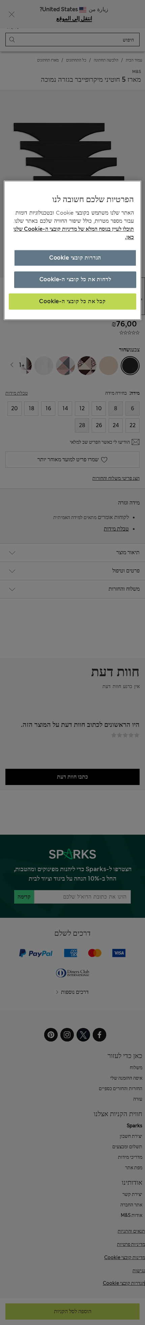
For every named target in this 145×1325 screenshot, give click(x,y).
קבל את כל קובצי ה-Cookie (72, 301)
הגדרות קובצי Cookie (75, 257)
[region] (73, 250)
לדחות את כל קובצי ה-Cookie (75, 279)
